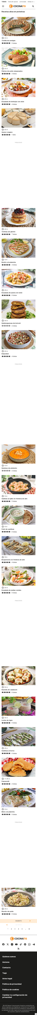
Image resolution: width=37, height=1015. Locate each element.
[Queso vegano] (18, 118)
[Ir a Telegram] (34, 944)
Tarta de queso (13, 2)
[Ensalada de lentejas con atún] (18, 87)
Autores (5, 962)
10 (29, 929)
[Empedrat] (18, 339)
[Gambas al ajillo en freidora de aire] (18, 484)
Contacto (6, 967)
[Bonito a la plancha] (18, 248)
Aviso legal (7, 978)
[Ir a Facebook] (3, 944)
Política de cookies (10, 989)
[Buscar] (33, 6)
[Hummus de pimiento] (18, 454)
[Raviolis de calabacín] (18, 675)
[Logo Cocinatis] (18, 939)
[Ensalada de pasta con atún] (18, 278)
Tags (4, 973)
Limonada (23, 2)
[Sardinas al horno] (18, 736)
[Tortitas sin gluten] (18, 217)
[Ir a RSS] (18, 949)
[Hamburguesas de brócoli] (18, 309)
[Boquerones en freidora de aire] (18, 545)
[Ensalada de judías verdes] (18, 576)
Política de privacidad (12, 984)
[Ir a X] (8, 944)
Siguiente (18, 921)
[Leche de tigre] (18, 706)
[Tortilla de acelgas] (18, 26)
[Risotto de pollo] (18, 897)
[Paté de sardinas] (18, 515)
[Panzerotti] (18, 767)
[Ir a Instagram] (12, 944)
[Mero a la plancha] (18, 797)
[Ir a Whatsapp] (29, 944)
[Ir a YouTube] (16, 944)
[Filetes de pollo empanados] (18, 57)
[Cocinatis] (17, 6)
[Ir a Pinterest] (25, 944)
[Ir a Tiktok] (21, 944)
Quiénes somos (9, 956)
